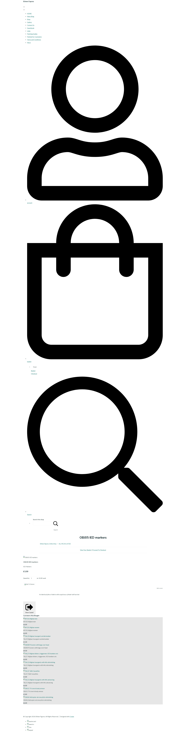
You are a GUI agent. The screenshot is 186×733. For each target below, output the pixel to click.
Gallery (29, 22)
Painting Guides (32, 34)
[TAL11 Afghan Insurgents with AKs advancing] (38, 680)
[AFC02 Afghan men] (30, 619)
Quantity (26, 578)
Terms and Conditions (34, 40)
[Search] (55, 523)
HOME (29, 13)
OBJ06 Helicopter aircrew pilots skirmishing (37, 700)
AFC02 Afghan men (29, 621)
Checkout (34, 374)
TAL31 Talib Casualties (30, 674)
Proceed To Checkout (99, 550)
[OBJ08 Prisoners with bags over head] (36, 645)
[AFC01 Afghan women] (31, 627)
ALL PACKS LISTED (65, 543)
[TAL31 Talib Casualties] (31, 671)
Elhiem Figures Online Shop (48, 543)
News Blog (30, 16)
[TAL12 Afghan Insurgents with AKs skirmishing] (39, 662)
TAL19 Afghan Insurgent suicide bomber (36, 639)
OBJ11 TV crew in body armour (33, 691)
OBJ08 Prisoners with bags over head (35, 648)
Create (72, 716)
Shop (28, 19)
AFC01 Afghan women (30, 630)
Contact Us (30, 25)
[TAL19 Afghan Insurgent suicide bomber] (37, 636)
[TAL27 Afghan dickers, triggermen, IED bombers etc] (40, 653)
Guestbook (30, 28)
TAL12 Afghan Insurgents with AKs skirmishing (38, 665)
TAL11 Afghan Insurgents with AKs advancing (38, 683)
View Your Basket (85, 550)
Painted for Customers (34, 37)
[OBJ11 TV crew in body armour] (34, 688)
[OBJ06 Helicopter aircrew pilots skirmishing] (38, 697)
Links (28, 31)
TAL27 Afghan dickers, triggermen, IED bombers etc (40, 656)
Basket (33, 371)
